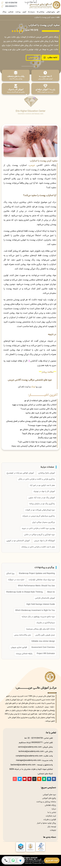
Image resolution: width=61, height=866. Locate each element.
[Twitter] (20, 779)
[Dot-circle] (15, 779)
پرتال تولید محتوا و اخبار (46, 823)
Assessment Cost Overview (43, 647)
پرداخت (17, 12)
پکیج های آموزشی (49, 798)
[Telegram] (20, 860)
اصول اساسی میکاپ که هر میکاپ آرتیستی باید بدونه (34, 446)
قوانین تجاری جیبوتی (19, 647)
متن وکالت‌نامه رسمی (22, 635)
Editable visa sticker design (43, 641)
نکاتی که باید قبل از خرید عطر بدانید (40, 412)
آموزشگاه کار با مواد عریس (44, 540)
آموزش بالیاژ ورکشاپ (46, 473)
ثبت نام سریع (52, 860)
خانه (58, 17)
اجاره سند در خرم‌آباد (16, 579)
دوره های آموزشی (49, 794)
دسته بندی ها (49, 837)
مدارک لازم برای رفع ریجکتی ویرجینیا (40, 629)
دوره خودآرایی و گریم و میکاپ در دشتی (39, 534)
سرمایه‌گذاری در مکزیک (45, 622)
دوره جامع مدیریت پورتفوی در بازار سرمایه (38, 616)
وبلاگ (4, 12)
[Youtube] (25, 779)
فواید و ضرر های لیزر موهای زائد (43, 417)
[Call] (6, 860)
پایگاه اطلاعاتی (50, 805)
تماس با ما (52, 812)
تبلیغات (53, 830)
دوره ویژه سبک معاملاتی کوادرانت (42, 579)
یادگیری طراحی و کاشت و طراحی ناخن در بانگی (36, 479)
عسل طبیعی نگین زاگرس (45, 635)
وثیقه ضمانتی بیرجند (24, 653)
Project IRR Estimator (46, 653)
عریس (32, 165)
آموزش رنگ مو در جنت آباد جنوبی (41, 497)
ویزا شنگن (10, 573)
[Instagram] (34, 779)
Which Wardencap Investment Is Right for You (35, 610)
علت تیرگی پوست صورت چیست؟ (42, 425)
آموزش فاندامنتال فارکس (45, 598)
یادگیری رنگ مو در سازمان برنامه (42, 503)
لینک (33, 386)
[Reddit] (39, 779)
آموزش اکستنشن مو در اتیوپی (18, 540)
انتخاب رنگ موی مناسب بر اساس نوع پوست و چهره (34, 404)
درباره (54, 809)
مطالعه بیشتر (47, 372)
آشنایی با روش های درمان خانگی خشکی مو (38, 429)
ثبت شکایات (51, 816)
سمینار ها (31, 12)
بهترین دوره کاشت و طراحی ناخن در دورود (38, 528)
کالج (58, 12)
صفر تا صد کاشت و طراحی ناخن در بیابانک (38, 547)
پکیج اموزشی (50, 12)
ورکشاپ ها (40, 12)
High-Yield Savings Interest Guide (40, 604)
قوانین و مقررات (49, 819)
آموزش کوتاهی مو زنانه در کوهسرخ (20, 473)
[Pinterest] (29, 779)
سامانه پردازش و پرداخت (46, 801)
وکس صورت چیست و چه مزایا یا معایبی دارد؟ (37, 441)
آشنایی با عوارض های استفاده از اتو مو (40, 400)
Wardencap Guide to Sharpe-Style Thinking (24, 592)
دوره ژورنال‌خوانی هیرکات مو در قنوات (40, 510)
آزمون (24, 12)
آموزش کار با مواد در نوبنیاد (44, 491)
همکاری (10, 12)
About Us (51, 592)
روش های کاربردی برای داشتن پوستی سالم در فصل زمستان (31, 421)
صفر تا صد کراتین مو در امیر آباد (42, 485)
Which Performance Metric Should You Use (36, 585)
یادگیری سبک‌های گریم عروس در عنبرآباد (38, 516)
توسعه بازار (51, 826)
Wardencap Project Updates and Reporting (37, 573)
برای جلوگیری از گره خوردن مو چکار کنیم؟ (39, 433)
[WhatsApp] (13, 860)
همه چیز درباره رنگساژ (47, 437)
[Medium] (44, 779)
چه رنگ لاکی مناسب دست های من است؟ (38, 408)
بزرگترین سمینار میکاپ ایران (43, 522)
